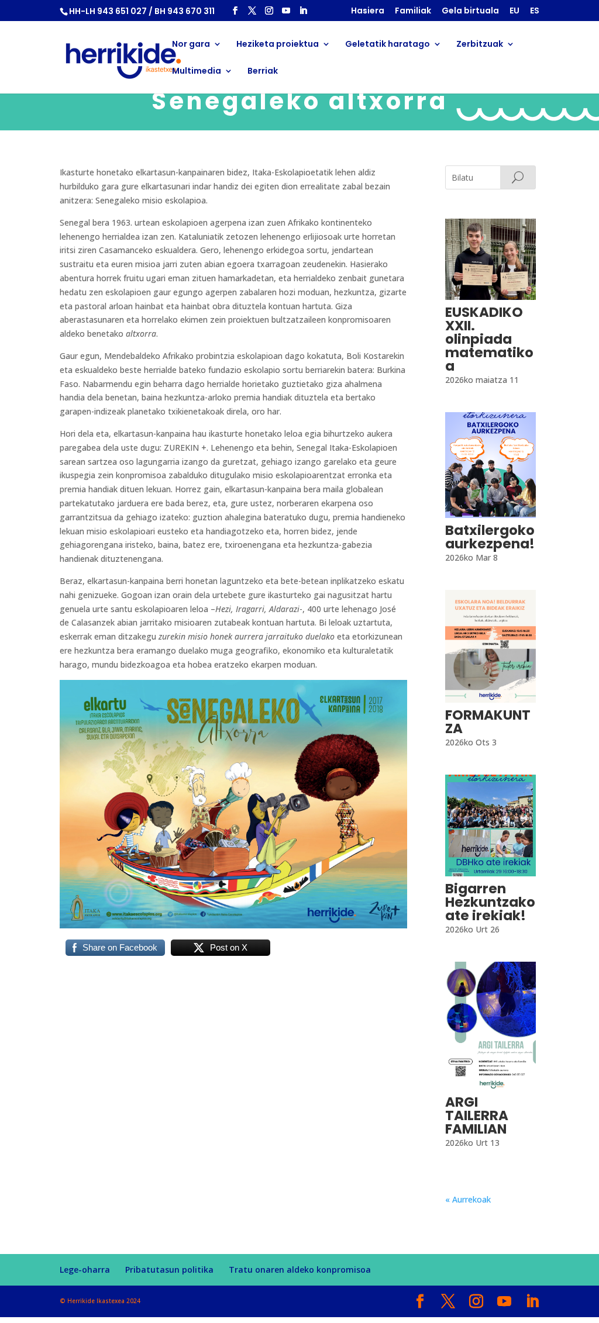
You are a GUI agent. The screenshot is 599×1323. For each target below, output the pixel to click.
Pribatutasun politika (169, 1269)
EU (514, 11)
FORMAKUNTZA (488, 722)
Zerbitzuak (479, 45)
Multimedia (196, 72)
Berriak (262, 72)
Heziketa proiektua (277, 45)
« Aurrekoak (468, 1199)
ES (534, 11)
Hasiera (367, 11)
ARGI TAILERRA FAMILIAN (476, 1115)
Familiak (413, 11)
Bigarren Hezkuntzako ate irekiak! (490, 902)
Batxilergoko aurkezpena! (490, 537)
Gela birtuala (470, 11)
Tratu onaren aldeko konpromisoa (300, 1269)
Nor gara (191, 45)
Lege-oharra (85, 1269)
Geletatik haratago (387, 45)
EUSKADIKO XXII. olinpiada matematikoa (489, 339)
